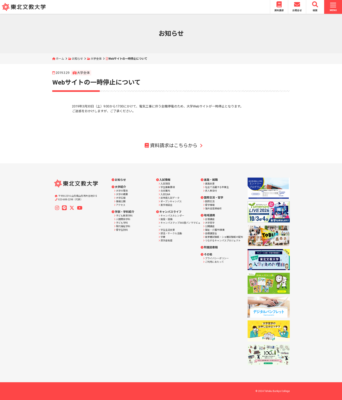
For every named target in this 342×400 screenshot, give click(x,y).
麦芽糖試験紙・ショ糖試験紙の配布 (224, 237)
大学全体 (96, 58)
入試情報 (164, 179)
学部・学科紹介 (124, 211)
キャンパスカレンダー (172, 215)
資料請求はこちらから (174, 145)
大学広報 (120, 198)
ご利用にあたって (214, 262)
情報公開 (120, 201)
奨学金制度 (166, 240)
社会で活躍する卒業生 (217, 187)
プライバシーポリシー (217, 258)
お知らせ (77, 58)
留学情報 (210, 205)
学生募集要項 (168, 187)
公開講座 (210, 226)
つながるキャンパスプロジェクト (223, 240)
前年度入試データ (170, 198)
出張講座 (210, 219)
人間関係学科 (123, 219)
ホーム (60, 58)
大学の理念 (122, 190)
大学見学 (210, 222)
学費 (163, 237)
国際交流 (210, 201)
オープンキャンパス (171, 201)
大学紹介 (120, 186)
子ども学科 (122, 222)
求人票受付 (211, 190)
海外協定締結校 (213, 208)
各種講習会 (211, 233)
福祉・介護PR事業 (215, 230)
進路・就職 (211, 179)
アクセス (120, 205)
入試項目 (165, 183)
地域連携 (209, 215)
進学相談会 (166, 205)
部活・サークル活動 (171, 233)
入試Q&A (165, 194)
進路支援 (210, 183)
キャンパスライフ (170, 211)
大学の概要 (122, 194)
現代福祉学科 (123, 226)
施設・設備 (166, 219)
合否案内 (165, 190)
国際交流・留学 (213, 197)
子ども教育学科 (124, 215)
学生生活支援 (168, 230)
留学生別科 (122, 230)
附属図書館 (211, 247)
